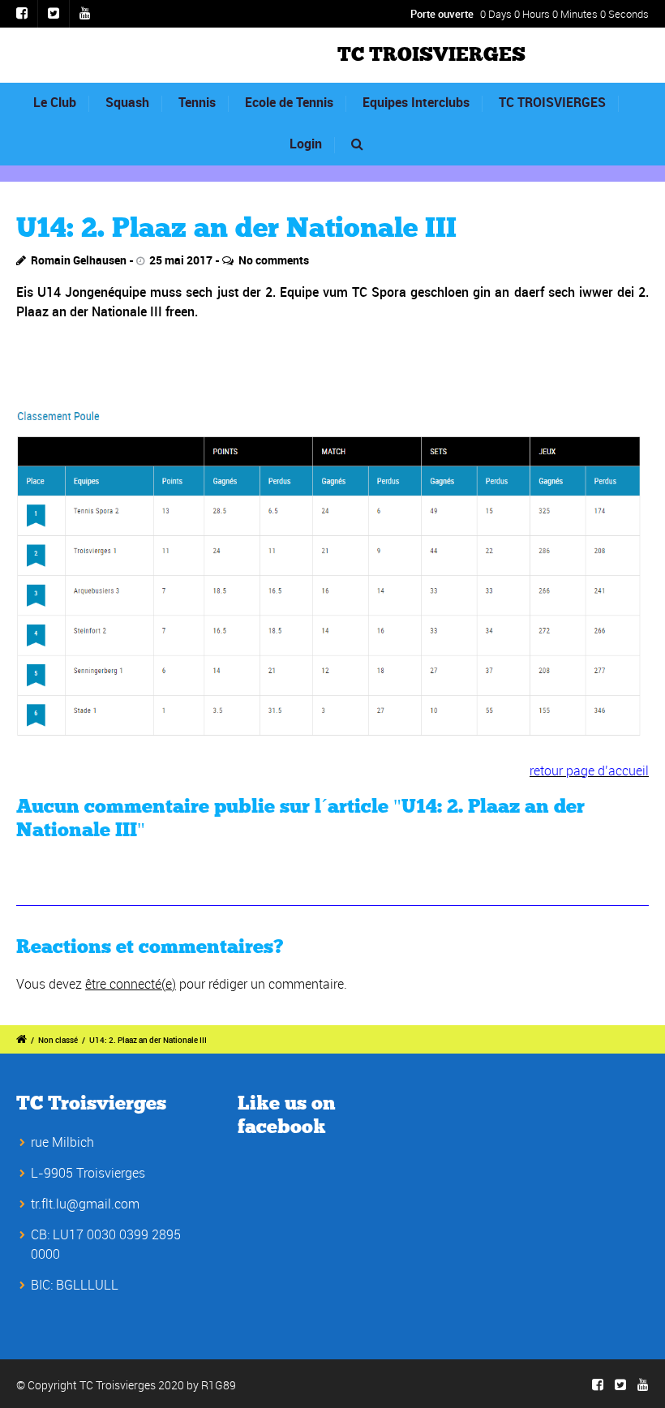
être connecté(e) (130, 984)
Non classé (58, 1039)
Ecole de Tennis (289, 102)
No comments (273, 260)
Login (306, 143)
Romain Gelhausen (79, 260)
